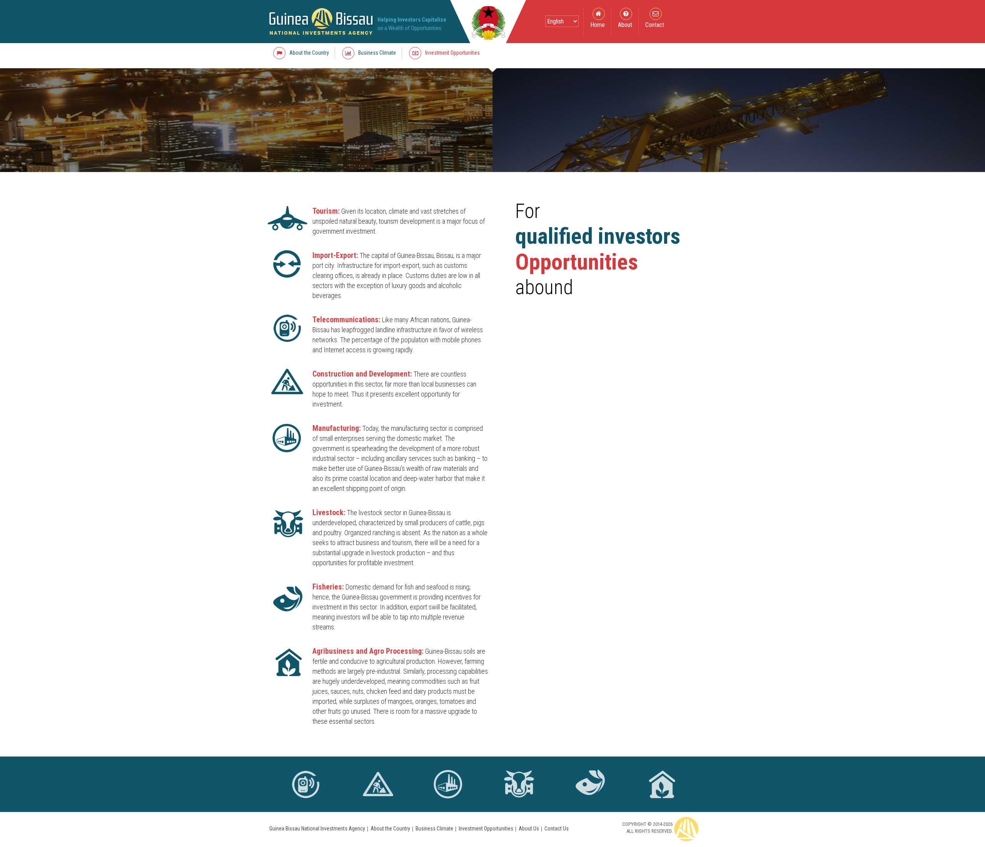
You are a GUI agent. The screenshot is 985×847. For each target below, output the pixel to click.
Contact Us (556, 828)
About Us (529, 828)
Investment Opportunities (486, 828)
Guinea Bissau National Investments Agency (317, 828)
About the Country (390, 828)
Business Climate (434, 828)
